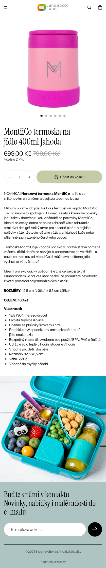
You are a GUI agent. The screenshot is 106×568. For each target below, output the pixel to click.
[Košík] (100, 7)
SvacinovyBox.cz (47, 551)
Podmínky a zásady (53, 562)
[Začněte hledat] (89, 7)
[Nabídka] (5, 7)
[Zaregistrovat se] (95, 529)
